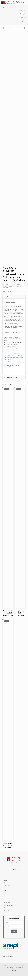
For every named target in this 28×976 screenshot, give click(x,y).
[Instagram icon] (14, 970)
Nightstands (5, 287)
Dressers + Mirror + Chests (14, 286)
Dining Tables (7, 885)
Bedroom (21, 10)
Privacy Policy (7, 902)
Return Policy (7, 910)
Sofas (5, 880)
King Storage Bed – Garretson (19, 613)
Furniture (6, 907)
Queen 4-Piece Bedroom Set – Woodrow (8, 845)
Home (21, 9)
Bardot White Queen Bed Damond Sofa (8, 613)
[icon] (15, 970)
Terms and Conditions (9, 900)
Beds (22, 11)
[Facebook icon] (12, 970)
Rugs (5, 890)
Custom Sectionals (8, 905)
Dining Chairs (7, 888)
